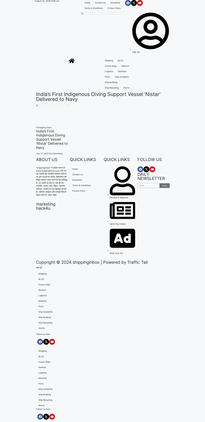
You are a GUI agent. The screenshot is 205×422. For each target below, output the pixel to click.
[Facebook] (128, 3)
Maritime (122, 71)
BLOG (120, 60)
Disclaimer (115, 3)
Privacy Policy (114, 8)
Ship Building (111, 82)
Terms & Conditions (93, 8)
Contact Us (100, 3)
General (125, 66)
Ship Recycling (112, 88)
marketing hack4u (45, 206)
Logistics (109, 71)
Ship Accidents (122, 77)
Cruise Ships (111, 66)
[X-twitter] (134, 3)
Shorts (126, 88)
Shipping (109, 60)
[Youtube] (140, 3)
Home (87, 3)
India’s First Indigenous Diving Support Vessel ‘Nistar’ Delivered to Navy (52, 139)
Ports (107, 77)
